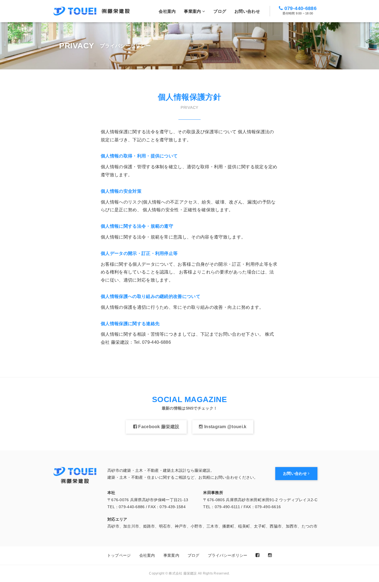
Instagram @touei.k (225, 426)
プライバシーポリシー (227, 555)
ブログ (219, 11)
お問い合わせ (247, 11)
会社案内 (167, 11)
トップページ (119, 555)
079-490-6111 (227, 507)
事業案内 (193, 11)
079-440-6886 (299, 10)
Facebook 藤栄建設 (158, 426)
